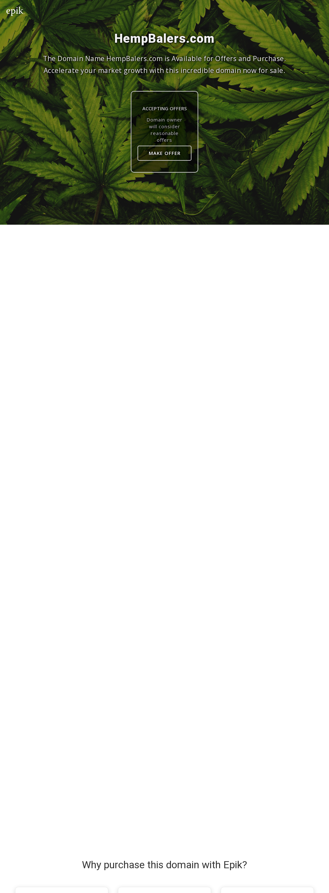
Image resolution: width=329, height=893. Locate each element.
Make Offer (165, 153)
